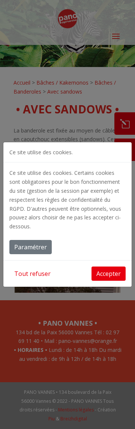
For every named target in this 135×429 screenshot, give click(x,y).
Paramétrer (30, 247)
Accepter (108, 274)
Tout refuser (32, 274)
